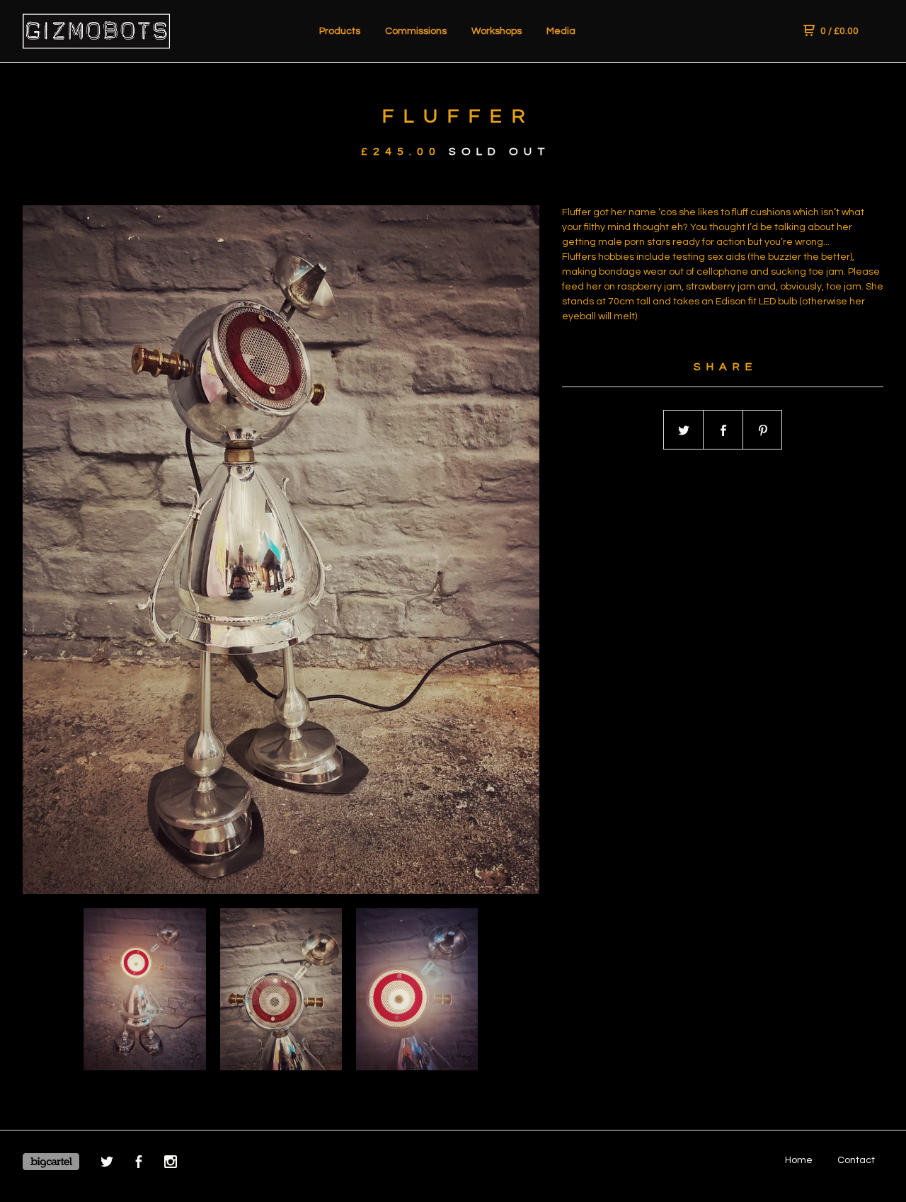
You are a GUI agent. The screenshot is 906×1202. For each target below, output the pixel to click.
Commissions (416, 31)
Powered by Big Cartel (51, 1161)
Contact (856, 1160)
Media (560, 31)
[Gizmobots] (96, 31)
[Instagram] (170, 1164)
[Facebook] (139, 1164)
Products (339, 31)
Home (799, 1160)
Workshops (496, 31)
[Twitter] (107, 1164)
